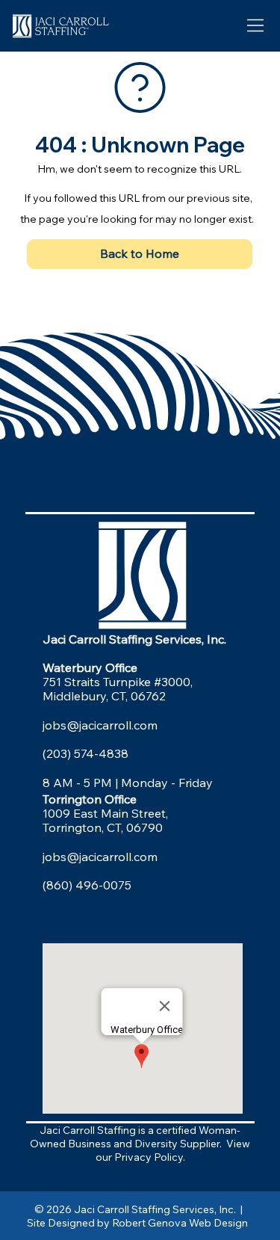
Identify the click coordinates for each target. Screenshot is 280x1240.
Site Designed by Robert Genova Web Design (139, 1223)
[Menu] (256, 26)
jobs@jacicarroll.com (100, 725)
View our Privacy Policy (173, 1150)
